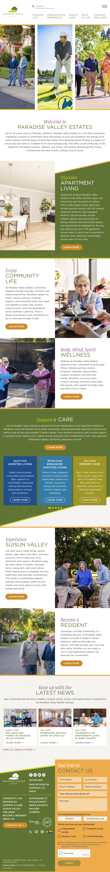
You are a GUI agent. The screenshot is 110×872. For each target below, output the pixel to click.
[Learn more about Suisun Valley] (16, 596)
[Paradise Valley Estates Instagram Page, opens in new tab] (43, 775)
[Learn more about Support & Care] (55, 447)
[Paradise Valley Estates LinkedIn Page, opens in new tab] (35, 775)
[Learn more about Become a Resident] (71, 663)
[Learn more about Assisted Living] (20, 500)
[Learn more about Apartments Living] (71, 247)
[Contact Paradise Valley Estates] (15, 825)
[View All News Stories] (19, 749)
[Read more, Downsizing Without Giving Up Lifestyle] (49, 742)
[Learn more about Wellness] (71, 396)
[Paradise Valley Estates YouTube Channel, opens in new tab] (39, 775)
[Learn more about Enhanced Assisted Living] (55, 500)
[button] (38, 17)
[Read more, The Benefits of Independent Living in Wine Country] (84, 742)
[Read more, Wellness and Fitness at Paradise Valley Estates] (14, 742)
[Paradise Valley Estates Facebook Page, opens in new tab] (31, 775)
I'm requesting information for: (74, 814)
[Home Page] (13, 12)
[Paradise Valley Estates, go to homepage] (14, 779)
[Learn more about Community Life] (16, 326)
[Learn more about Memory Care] (90, 500)
